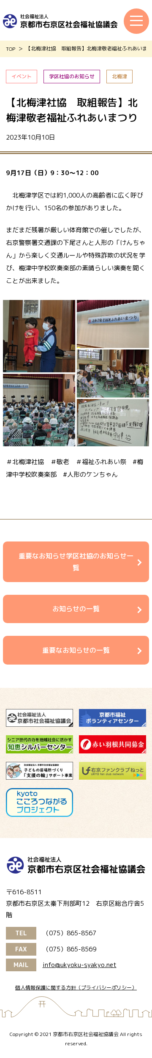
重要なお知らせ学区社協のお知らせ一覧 (76, 562)
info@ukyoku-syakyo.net (80, 964)
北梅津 (119, 76)
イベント (21, 76)
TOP (10, 48)
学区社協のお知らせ (72, 76)
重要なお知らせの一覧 (76, 650)
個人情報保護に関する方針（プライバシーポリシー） (76, 987)
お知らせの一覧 (76, 608)
